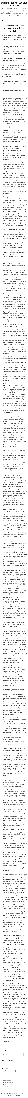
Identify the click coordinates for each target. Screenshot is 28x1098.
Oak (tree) (6, 568)
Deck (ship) (6, 689)
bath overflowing (8, 1084)
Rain (4, 324)
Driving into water (8, 197)
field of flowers (8, 1086)
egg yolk (6, 1078)
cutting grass (7, 1080)
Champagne (6, 948)
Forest (5, 631)
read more (6, 127)
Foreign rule (6, 935)
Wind (4, 356)
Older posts (6, 1041)
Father (5, 843)
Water (5, 162)
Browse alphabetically (7, 1060)
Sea (4, 263)
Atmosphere (6, 450)
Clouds (5, 475)
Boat (4, 383)
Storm (5, 98)
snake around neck (9, 1082)
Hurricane (6, 130)
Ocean (5, 294)
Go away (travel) (8, 748)
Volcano (5, 874)
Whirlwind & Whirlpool (10, 229)
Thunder (5, 718)
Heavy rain (6, 540)
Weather (5, 416)
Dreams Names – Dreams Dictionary (14, 1093)
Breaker (5, 1012)
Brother (5, 983)
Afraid (5, 597)
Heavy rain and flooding (10, 509)
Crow (4, 809)
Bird (4, 904)
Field (4, 658)
